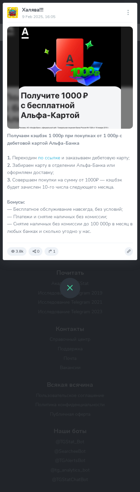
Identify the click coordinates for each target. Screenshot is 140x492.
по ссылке (49, 157)
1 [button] (54, 251)
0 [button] (38, 251)
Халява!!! (32, 9)
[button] (129, 251)
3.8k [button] (19, 251)
